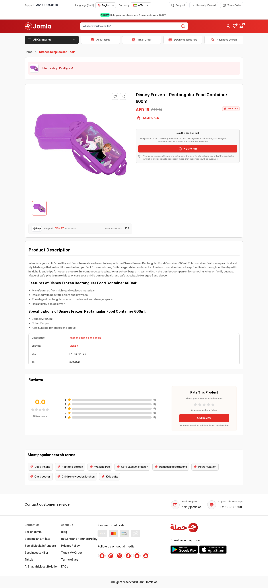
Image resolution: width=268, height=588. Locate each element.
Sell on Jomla (33, 532)
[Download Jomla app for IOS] (213, 549)
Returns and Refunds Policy (79, 539)
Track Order (234, 5)
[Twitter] (119, 555)
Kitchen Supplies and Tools (85, 338)
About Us (67, 525)
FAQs (64, 566)
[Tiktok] (128, 555)
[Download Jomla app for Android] (184, 549)
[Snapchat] (145, 555)
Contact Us (32, 525)
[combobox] (105, 5)
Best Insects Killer (36, 553)
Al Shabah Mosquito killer (41, 566)
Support (180, 5)
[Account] (228, 26)
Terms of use (69, 560)
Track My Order (71, 553)
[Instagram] (110, 555)
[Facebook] (102, 555)
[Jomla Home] (38, 26)
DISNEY (73, 346)
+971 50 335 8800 (47, 5)
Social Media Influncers (40, 546)
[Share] (123, 96)
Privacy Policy (70, 546)
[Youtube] (137, 555)
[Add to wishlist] (115, 96)
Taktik (29, 560)
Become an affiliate (37, 539)
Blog (64, 532)
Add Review (204, 418)
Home (28, 52)
